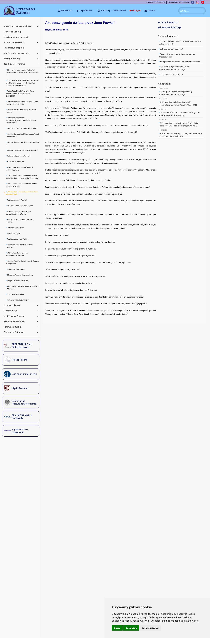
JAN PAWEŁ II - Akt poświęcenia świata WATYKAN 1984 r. (22, 192)
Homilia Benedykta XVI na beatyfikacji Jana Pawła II (22, 135)
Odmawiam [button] (131, 628)
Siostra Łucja (10, 310)
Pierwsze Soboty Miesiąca (178, 2)
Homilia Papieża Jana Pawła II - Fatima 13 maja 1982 (22, 262)
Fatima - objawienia (14, 42)
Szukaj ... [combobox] (184, 10)
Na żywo (136, 10)
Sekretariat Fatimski (14, 321)
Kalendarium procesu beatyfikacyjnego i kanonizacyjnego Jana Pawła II (21, 120)
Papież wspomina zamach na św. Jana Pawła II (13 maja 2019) (22, 102)
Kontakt (151, 10)
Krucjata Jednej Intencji (155, 2)
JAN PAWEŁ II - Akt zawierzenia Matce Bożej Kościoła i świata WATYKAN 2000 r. (22, 176)
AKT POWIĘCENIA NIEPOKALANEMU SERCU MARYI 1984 (22, 287)
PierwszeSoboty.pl (170, 27)
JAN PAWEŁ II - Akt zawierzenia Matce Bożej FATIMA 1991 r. (21, 184)
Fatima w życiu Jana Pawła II (18, 155)
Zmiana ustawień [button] (150, 628)
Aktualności (67, 10)
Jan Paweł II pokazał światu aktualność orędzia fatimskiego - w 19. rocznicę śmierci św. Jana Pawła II (22, 82)
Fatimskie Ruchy (12, 327)
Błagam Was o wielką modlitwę (19, 274)
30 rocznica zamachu (15, 161)
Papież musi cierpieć (15, 227)
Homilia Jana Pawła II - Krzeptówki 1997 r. (22, 143)
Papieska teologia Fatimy (17, 238)
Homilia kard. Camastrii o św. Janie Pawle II (21, 110)
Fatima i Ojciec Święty (15, 269)
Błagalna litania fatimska (17, 280)
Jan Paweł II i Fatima (14, 64)
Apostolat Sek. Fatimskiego (18, 26)
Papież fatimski (13, 233)
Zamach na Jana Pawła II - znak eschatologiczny (19, 168)
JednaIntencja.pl (169, 22)
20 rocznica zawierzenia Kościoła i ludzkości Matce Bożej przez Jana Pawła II (22, 72)
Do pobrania (85, 10)
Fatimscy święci (12, 305)
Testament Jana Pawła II (16, 199)
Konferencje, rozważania (16, 53)
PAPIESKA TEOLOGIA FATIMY (17, 299)
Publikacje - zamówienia (113, 10)
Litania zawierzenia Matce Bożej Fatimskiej (19, 245)
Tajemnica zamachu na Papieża (19, 205)
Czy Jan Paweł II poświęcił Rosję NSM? (21, 149)
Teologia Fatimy (12, 58)
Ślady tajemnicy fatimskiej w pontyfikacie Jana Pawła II (18, 212)
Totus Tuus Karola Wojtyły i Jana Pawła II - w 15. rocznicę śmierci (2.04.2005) (20, 93)
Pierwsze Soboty (12, 31)
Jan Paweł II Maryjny (15, 294)
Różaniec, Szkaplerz (14, 47)
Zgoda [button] (117, 628)
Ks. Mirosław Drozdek (15, 316)
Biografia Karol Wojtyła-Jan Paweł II (21, 128)
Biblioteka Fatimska (14, 332)
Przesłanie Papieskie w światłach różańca (20, 220)
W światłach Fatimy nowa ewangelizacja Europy (17, 253)
